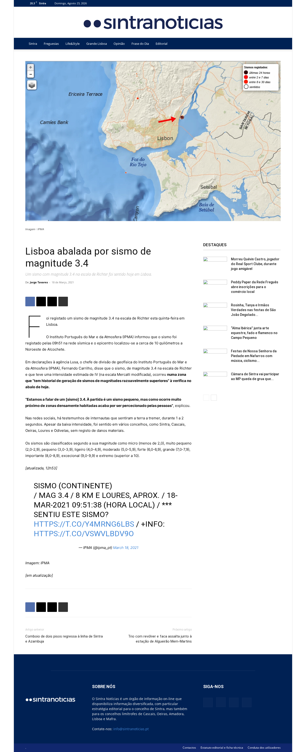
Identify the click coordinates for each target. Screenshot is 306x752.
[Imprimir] (63, 301)
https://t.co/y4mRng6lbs (84, 524)
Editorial (161, 43)
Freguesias (51, 43)
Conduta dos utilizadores (264, 748)
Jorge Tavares (39, 282)
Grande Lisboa (96, 43)
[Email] (52, 301)
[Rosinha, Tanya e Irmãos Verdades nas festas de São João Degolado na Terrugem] (215, 311)
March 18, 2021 (125, 547)
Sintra (33, 43)
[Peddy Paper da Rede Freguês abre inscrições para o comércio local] (215, 288)
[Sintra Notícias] (153, 22)
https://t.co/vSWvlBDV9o (84, 533)
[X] (269, 3)
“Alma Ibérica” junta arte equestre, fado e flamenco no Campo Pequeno (254, 333)
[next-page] (214, 398)
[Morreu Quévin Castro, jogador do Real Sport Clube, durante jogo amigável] (215, 265)
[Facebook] (253, 3)
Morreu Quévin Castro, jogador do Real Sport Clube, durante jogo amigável (255, 264)
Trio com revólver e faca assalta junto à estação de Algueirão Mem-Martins (160, 639)
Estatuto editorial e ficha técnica (222, 748)
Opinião (119, 43)
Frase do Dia (140, 43)
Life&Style (73, 43)
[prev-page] (206, 398)
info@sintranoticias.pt (131, 729)
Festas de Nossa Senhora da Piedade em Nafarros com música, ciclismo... (254, 356)
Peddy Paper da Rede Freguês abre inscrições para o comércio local (254, 287)
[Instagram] (261, 3)
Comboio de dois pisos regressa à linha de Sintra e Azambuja (64, 639)
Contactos (189, 748)
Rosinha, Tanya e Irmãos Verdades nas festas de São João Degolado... (253, 310)
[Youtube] (277, 3)
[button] (275, 44)
